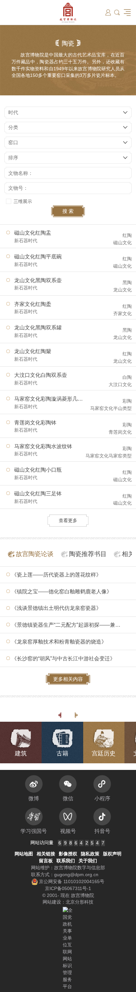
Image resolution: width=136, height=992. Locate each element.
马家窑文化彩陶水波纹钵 (43, 446)
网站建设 (52, 902)
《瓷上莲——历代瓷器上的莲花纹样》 (56, 575)
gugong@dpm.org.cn (76, 874)
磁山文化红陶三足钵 (38, 493)
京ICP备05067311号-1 (68, 888)
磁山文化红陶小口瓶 (38, 470)
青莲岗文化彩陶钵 (35, 422)
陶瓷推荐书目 (88, 553)
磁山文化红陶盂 (32, 233)
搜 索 (68, 211)
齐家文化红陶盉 (32, 304)
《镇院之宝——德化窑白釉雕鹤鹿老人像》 (62, 591)
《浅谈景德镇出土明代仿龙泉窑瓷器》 (56, 608)
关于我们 (88, 860)
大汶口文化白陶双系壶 (40, 375)
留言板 (46, 860)
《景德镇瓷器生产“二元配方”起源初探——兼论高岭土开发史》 (71, 625)
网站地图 (24, 853)
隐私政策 (90, 853)
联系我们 (65, 860)
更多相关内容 (68, 679)
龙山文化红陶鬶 (32, 351)
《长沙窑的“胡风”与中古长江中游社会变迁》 (63, 658)
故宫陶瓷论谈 (34, 553)
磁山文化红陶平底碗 (38, 256)
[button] (117, 12)
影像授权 (68, 853)
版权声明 (112, 853)
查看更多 (68, 520)
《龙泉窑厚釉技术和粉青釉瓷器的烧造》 (59, 642)
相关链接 (46, 853)
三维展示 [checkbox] (23, 201)
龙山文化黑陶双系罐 (38, 327)
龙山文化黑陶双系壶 (38, 280)
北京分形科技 (79, 902)
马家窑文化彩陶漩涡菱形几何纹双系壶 (50, 399)
